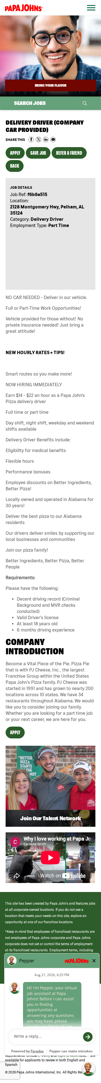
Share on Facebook (31, 139)
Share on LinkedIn (46, 139)
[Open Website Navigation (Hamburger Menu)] (89, 14)
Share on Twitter (38, 139)
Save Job (38, 153)
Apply (15, 153)
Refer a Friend (69, 153)
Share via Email (53, 139)
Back (14, 166)
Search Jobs (30, 103)
